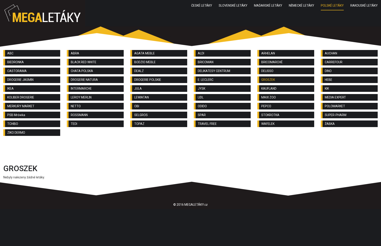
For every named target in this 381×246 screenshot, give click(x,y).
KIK (327, 88)
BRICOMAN (205, 62)
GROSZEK (268, 79)
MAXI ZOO (268, 97)
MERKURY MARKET (20, 106)
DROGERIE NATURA (84, 79)
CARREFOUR (333, 62)
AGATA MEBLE (144, 53)
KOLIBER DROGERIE (20, 97)
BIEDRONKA (15, 62)
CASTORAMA (17, 71)
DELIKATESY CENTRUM (214, 71)
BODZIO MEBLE (145, 62)
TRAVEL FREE (207, 124)
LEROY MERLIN (81, 97)
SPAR (202, 115)
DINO (328, 71)
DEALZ (139, 71)
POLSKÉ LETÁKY (332, 5)
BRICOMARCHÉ (272, 62)
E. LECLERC (205, 79)
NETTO (76, 106)
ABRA (75, 53)
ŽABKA (330, 124)
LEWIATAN (141, 97)
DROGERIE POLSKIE (147, 79)
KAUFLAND (268, 88)
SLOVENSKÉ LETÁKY (233, 5)
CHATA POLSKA (82, 71)
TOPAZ (139, 124)
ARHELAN (268, 53)
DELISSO (267, 71)
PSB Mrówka (16, 115)
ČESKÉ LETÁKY (201, 5)
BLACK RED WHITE (83, 62)
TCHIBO (12, 124)
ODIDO (202, 106)
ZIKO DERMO (16, 132)
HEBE (328, 79)
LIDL (201, 97)
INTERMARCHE (81, 88)
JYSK (201, 88)
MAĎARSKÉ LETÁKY (268, 5)
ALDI (201, 53)
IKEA (10, 88)
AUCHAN (331, 53)
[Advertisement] (190, 151)
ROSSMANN (79, 115)
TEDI (74, 124)
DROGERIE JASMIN (20, 79)
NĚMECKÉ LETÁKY (301, 5)
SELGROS (141, 115)
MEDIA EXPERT (335, 97)
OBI (136, 106)
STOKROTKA (270, 115)
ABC (10, 53)
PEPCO (266, 106)
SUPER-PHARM (335, 115)
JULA (138, 88)
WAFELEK (268, 124)
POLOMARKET (335, 106)
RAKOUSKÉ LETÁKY (364, 5)
